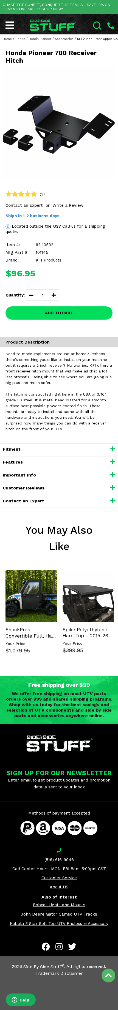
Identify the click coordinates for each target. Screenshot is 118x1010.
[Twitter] (72, 947)
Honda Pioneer (40, 39)
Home (7, 39)
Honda (20, 39)
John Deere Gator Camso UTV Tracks (59, 914)
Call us (69, 226)
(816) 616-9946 (59, 859)
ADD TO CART (59, 313)
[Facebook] (46, 947)
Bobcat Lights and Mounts (59, 904)
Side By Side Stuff (43, 966)
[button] (117, 1009)
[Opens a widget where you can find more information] (20, 1000)
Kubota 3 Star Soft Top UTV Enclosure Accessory (59, 923)
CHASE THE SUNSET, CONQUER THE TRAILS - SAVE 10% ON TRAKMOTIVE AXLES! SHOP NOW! (56, 7)
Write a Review (67, 205)
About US (59, 886)
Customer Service (59, 877)
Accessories (64, 39)
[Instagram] (59, 947)
